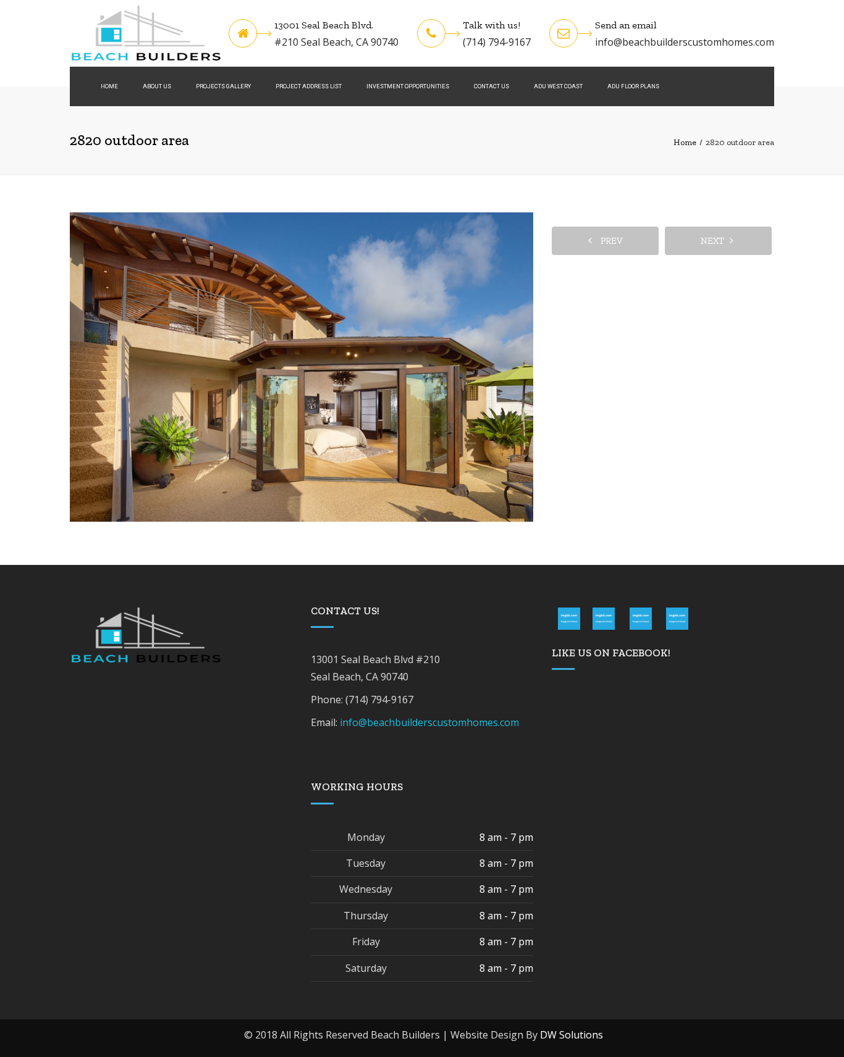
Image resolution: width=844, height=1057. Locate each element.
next (715, 240)
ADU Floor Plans (633, 86)
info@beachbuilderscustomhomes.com (684, 42)
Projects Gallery (223, 86)
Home (109, 86)
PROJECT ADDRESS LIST (309, 86)
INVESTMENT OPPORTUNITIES (407, 86)
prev (609, 240)
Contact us (491, 86)
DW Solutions (571, 1035)
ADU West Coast (558, 86)
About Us (157, 86)
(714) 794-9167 (497, 42)
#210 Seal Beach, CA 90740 (336, 42)
